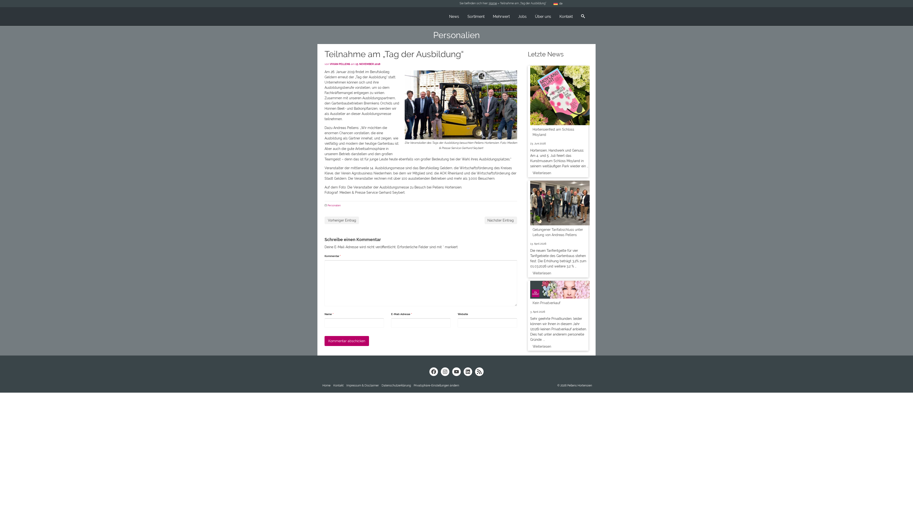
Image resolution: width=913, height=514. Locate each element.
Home (493, 3)
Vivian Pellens (340, 64)
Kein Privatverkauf (546, 303)
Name (329, 314)
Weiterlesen (542, 173)
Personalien (334, 205)
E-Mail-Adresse (401, 314)
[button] (436, 385)
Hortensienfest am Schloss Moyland (553, 132)
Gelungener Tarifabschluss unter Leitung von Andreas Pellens (558, 232)
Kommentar (333, 256)
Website (463, 314)
